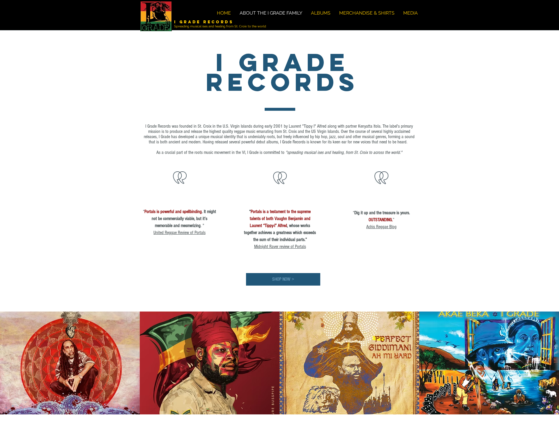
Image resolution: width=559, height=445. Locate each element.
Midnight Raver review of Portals (280, 246)
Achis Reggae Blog (381, 226)
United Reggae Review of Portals (179, 232)
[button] (70, 410)
